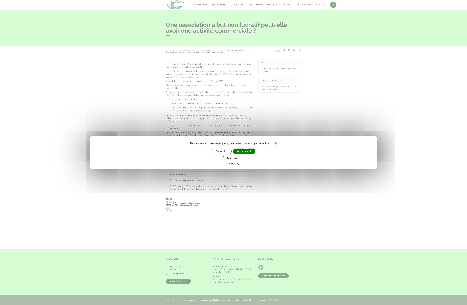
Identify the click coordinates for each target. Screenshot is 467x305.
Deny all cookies (233, 158)
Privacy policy (233, 164)
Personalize (222, 151)
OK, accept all (244, 151)
